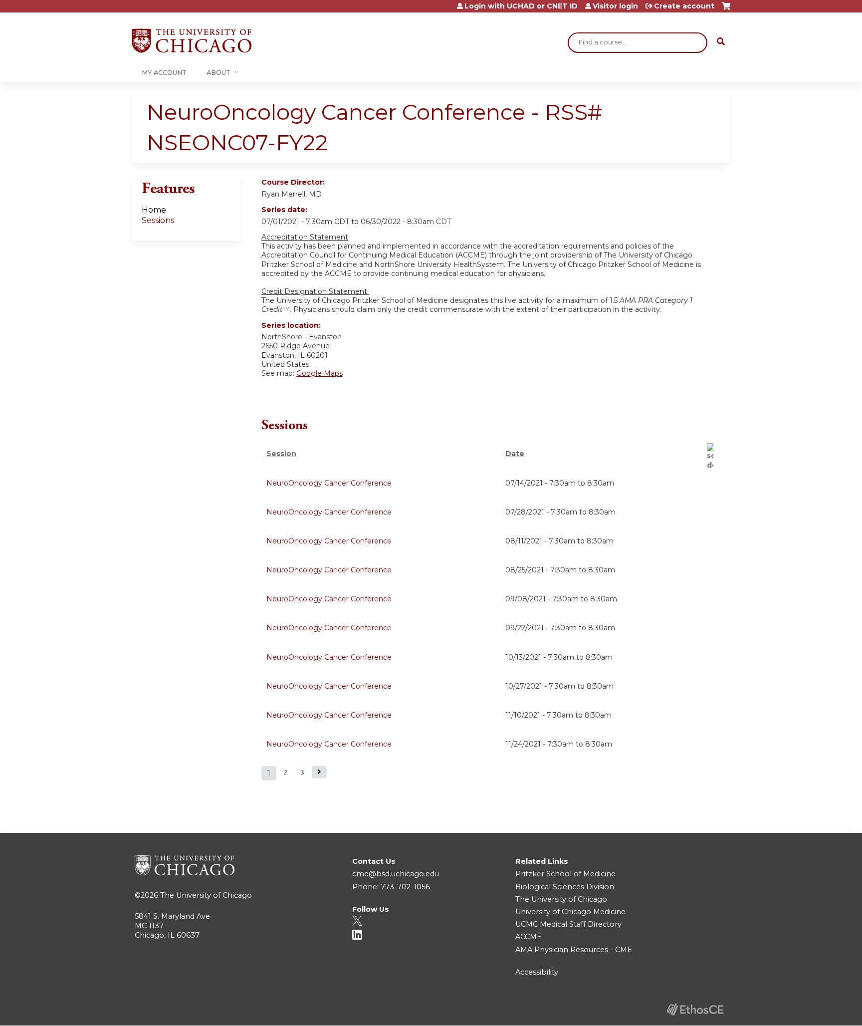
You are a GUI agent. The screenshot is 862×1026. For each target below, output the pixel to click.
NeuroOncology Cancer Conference (329, 483)
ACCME (528, 936)
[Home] (191, 40)
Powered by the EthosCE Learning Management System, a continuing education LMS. (694, 1009)
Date (514, 453)
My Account (164, 72)
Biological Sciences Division (564, 886)
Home (154, 210)
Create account (684, 5)
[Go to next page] (319, 772)
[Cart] (726, 9)
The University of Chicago (206, 895)
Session (281, 453)
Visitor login (615, 5)
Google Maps (319, 373)
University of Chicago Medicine (570, 911)
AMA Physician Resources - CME (573, 949)
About (218, 72)
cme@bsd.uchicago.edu (395, 873)
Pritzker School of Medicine (565, 873)
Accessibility (536, 972)
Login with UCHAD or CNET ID (521, 5)
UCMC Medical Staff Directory (568, 924)
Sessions (158, 220)
